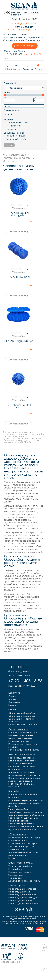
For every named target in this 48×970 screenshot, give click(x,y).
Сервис (35, 12)
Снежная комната (17, 840)
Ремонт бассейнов (18, 820)
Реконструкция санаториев (22, 894)
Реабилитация (17, 154)
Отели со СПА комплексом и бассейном (23, 768)
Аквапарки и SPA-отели (14, 37)
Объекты (26, 12)
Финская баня (15, 878)
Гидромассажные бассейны (23, 829)
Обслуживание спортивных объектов (22, 720)
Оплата (12, 696)
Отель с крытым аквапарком (22, 760)
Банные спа (14, 858)
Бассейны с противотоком (21, 823)
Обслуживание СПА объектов (23, 724)
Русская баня (15, 869)
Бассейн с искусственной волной (25, 826)
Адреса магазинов (19, 675)
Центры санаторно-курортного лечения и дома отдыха (24, 779)
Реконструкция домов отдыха (23, 897)
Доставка (13, 699)
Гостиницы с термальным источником (21, 785)
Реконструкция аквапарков (22, 889)
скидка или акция (16, 136)
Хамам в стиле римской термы (24, 881)
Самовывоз (14, 702)
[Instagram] (5, 12)
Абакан (21, 51)
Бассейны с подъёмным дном (23, 818)
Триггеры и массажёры (17, 157)
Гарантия (12, 705)
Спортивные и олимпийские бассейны (22, 796)
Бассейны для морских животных (25, 812)
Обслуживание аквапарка (21, 716)
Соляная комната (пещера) (22, 843)
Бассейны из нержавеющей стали (25, 800)
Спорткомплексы (35, 37)
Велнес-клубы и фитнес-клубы (23, 750)
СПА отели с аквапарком (21, 763)
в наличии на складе (17, 123)
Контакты (17, 666)
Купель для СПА (16, 849)
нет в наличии (14, 126)
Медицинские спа (17, 855)
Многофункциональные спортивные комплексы (20, 739)
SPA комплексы (10, 34)
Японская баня (15, 875)
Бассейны (24, 34)
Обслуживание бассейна (21, 713)
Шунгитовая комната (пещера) (24, 837)
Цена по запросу (18, 231)
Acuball (8, 114)
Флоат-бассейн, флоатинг (21, 846)
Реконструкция (33, 40)
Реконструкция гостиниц (20, 900)
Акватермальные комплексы (23, 852)
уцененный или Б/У (16, 139)
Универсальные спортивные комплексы (22, 745)
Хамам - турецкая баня (20, 866)
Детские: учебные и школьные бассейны (23, 804)
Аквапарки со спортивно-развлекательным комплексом (24, 773)
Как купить (16, 15)
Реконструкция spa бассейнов (23, 903)
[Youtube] (8, 12)
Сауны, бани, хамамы (13, 40)
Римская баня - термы (19, 872)
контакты (15, 12)
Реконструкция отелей (19, 891)
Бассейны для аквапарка (21, 758)
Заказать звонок (10, 961)
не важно (12, 129)
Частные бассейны (18, 809)
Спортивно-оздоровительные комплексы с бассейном (22, 734)
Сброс (9, 145)
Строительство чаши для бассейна (26, 815)
